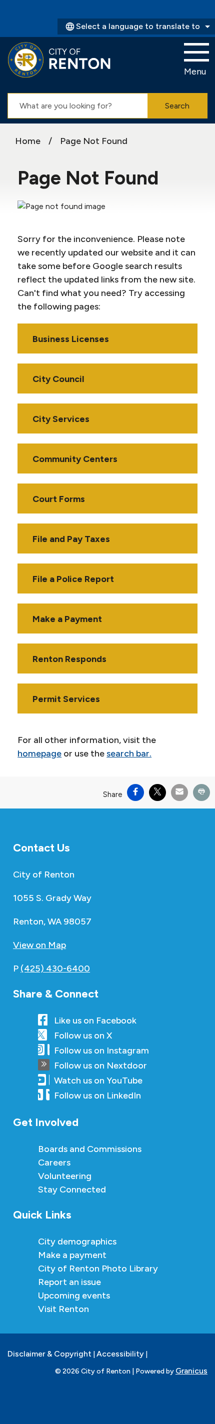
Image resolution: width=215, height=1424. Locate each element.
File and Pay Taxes (71, 539)
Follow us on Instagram (101, 1050)
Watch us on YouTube (98, 1080)
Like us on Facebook (95, 1020)
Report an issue (69, 1282)
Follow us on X (83, 1035)
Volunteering (65, 1176)
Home (27, 141)
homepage (40, 753)
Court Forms (58, 499)
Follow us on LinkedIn (97, 1095)
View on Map (39, 945)
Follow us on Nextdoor (100, 1065)
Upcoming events (74, 1295)
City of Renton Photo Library (98, 1268)
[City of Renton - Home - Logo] (59, 60)
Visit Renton (63, 1309)
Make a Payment (67, 619)
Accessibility (120, 1353)
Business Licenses (70, 339)
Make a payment (72, 1255)
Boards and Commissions (90, 1149)
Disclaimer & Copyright (50, 1353)
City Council (58, 379)
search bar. (129, 753)
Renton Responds (69, 659)
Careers (54, 1162)
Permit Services (66, 699)
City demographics (77, 1241)
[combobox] (136, 26)
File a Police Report (73, 579)
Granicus (192, 1371)
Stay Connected (72, 1189)
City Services (61, 419)
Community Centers (75, 459)
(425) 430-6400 (55, 968)
